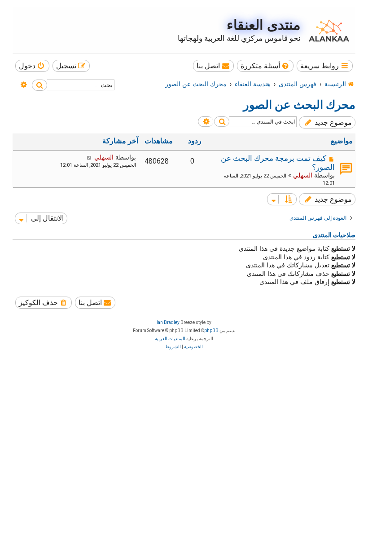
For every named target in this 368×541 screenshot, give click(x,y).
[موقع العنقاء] (327, 30)
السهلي (302, 175)
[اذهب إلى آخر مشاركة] (89, 157)
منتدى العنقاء (264, 25)
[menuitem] (265, 66)
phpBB (211, 330)
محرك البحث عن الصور (299, 104)
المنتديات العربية (170, 338)
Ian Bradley (168, 322)
